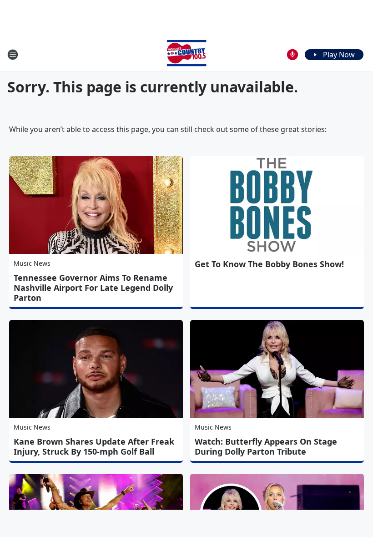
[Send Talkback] (292, 54)
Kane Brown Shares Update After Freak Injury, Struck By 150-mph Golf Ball (94, 446)
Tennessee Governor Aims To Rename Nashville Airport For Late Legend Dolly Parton (93, 288)
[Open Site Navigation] (12, 54)
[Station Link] (186, 54)
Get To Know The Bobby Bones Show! (269, 264)
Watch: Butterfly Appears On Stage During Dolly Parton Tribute (266, 446)
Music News (32, 263)
